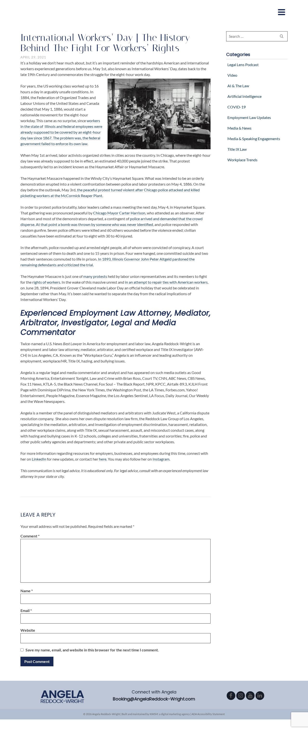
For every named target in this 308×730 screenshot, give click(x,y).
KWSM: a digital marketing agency (170, 714)
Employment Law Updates (249, 117)
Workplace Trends (242, 159)
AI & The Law (238, 85)
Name (26, 590)
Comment (29, 536)
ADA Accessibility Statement (208, 714)
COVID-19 (236, 107)
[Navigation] (282, 12)
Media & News (239, 128)
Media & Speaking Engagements (253, 138)
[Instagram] (240, 695)
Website (27, 630)
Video (232, 75)
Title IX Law (237, 149)
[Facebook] (231, 695)
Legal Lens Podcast (243, 64)
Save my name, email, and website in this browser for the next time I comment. (92, 650)
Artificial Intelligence (244, 96)
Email (26, 610)
